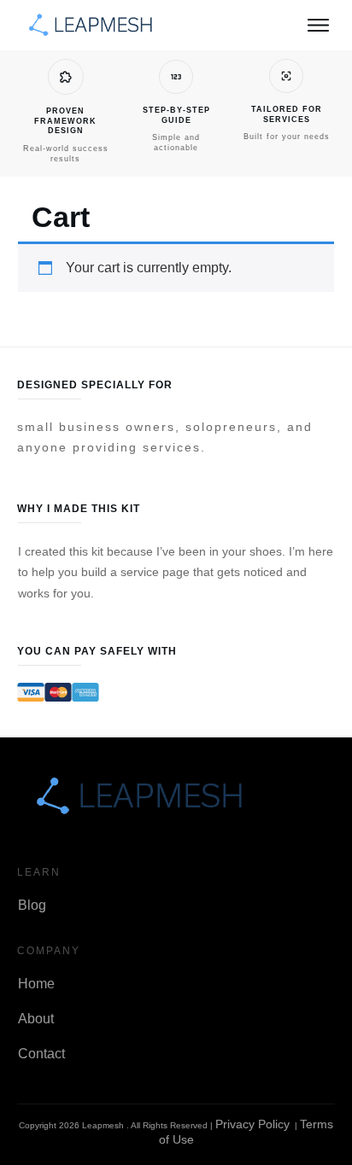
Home (36, 983)
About (36, 1018)
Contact (41, 1053)
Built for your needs (286, 136)
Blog (32, 905)
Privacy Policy (252, 1124)
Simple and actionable (176, 142)
